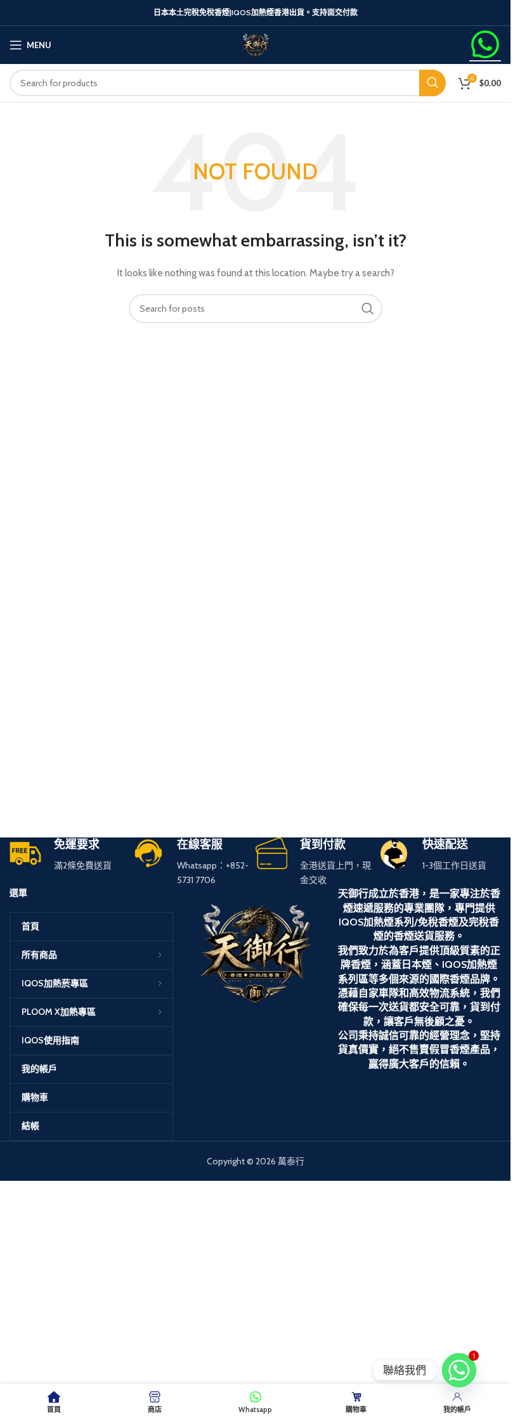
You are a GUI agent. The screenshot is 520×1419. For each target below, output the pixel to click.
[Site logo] (255, 43)
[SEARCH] (432, 83)
